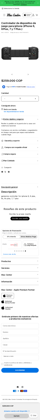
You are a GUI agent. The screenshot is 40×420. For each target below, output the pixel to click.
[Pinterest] (9, 172)
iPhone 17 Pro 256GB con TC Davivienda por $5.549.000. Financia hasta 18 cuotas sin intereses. (20, 3)
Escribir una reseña (20, 219)
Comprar (24, 4)
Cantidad (5, 93)
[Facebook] (2, 172)
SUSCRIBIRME (20, 370)
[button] (4, 15)
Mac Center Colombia (15, 399)
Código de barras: (14, 32)
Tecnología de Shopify (30, 399)
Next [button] (38, 3)
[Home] (14, 15)
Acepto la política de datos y (17, 364)
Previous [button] (2, 3)
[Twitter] (5, 172)
